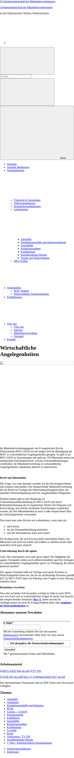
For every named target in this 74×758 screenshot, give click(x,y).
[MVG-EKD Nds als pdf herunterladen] (14, 671)
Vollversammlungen (24, 203)
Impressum (13, 751)
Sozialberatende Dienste (34, 254)
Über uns (12, 323)
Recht (10, 733)
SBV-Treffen (21, 261)
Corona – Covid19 (17, 711)
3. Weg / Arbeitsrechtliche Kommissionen (29, 742)
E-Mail (8, 623)
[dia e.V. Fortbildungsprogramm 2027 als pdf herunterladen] (43, 676)
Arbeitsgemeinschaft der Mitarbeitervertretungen (26, 7)
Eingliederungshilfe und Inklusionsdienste (43, 242)
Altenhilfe (26, 239)
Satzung (18, 330)
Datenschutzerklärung (19, 748)
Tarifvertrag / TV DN (18, 736)
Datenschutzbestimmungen (18, 638)
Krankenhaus (28, 251)
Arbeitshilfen (14, 287)
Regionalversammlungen (27, 206)
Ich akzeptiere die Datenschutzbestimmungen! (37, 643)
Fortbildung (13, 717)
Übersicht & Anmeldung (27, 200)
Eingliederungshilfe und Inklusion (25, 705)
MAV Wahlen (21, 290)
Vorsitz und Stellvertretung (35, 257)
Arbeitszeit (13, 702)
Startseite (12, 164)
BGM (10, 708)
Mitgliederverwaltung (25, 333)
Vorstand (18, 336)
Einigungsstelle (15, 714)
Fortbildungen (14, 297)
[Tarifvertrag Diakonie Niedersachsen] (35, 671)
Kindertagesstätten (31, 248)
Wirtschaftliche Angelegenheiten (31, 293)
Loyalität (12, 730)
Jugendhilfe (27, 245)
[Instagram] (33, 42)
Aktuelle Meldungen (18, 167)
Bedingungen (10, 634)
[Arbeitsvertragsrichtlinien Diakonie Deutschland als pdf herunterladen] (10, 676)
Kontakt (11, 339)
